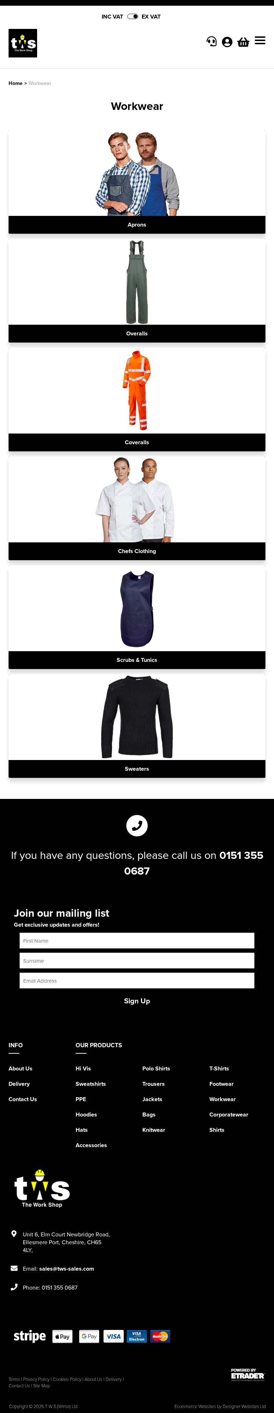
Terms (14, 1379)
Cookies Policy (67, 1379)
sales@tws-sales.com (66, 1269)
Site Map (41, 1385)
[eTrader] (248, 1375)
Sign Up (137, 1001)
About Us (20, 1068)
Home (15, 83)
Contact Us (23, 1099)
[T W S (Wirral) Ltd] (73, 43)
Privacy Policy (36, 1379)
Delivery (19, 1084)
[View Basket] (243, 44)
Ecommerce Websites (195, 1406)
